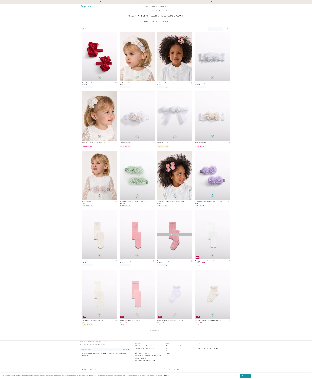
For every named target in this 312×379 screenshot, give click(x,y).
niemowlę (154, 11)
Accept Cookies (245, 376)
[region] (156, 376)
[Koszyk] (230, 6)
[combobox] (215, 29)
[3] (83, 29)
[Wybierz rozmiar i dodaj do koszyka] (99, 77)
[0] (223, 6)
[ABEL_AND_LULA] (86, 6)
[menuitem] (145, 6)
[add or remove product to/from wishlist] (116, 83)
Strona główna (146, 11)
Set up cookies (234, 376)
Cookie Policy (166, 375)
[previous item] (100, 2)
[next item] (211, 2)
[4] (85, 29)
